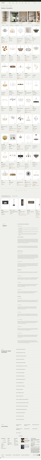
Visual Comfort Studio (3, 164)
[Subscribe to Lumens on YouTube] (37, 455)
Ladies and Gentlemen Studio (28, 39)
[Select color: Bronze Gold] (5, 55)
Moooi (17, 39)
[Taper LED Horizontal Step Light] (31, 202)
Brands (8, 441)
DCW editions (34, 127)
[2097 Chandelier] (4, 30)
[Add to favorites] (17, 35)
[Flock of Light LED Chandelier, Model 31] (20, 173)
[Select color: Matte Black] (18, 162)
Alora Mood (18, 164)
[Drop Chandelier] (12, 99)
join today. (28, 440)
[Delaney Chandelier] (28, 118)
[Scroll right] (38, 16)
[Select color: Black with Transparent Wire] (25, 55)
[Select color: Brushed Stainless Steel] (1, 144)
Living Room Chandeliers (34, 428)
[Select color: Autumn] (33, 162)
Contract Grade (16, 25)
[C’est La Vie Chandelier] (28, 48)
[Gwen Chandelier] (4, 173)
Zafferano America (12, 212)
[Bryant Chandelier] (12, 84)
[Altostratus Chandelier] (28, 30)
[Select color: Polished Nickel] (10, 55)
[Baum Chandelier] (12, 66)
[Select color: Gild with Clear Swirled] (33, 55)
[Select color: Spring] (35, 162)
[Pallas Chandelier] (12, 48)
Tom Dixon (2, 57)
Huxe (17, 127)
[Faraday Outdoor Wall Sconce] (23, 202)
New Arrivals (11, 25)
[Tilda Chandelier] (12, 30)
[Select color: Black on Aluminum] (1, 210)
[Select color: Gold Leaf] (14, 210)
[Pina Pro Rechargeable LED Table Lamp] (14, 202)
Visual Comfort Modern (35, 146)
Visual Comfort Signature (35, 57)
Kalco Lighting (18, 57)
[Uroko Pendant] (20, 48)
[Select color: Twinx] (25, 37)
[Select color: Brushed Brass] (3, 144)
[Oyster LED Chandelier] (4, 99)
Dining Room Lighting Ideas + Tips (35, 424)
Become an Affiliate (16, 441)
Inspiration (9, 440)
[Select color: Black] (9, 37)
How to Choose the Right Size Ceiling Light (27, 425)
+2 (17, 210)
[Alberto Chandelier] (36, 84)
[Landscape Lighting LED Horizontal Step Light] (5, 202)
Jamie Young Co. (3, 93)
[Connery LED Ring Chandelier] (20, 84)
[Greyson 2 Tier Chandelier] (28, 66)
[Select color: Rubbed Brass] (37, 210)
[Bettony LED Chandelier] (12, 155)
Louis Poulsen (2, 146)
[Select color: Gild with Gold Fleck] (34, 55)
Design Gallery (15, 440)
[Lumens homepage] (3, 2)
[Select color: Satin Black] (28, 210)
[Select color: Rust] (13, 210)
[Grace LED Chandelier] (36, 137)
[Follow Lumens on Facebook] (33, 455)
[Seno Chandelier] (20, 155)
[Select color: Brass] (1, 37)
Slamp (25, 57)
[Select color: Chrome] (1, 55)
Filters (3, 25)
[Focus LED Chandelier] (36, 118)
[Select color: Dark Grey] (11, 210)
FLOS (1, 39)
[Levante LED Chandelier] (28, 99)
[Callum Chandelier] (20, 118)
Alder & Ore (20, 212)
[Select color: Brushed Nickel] (26, 73)
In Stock (7, 25)
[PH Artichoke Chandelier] (4, 137)
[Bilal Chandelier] (36, 30)
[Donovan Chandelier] (12, 173)
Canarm (10, 164)
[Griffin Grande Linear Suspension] (28, 84)
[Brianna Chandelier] (4, 155)
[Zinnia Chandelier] (4, 84)
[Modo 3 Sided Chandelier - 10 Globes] (12, 137)
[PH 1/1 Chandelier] (28, 155)
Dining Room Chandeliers (26, 428)
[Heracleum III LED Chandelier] (20, 99)
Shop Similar (5, 35)
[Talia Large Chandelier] (36, 48)
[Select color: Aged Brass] (19, 210)
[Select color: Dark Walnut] (9, 73)
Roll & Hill (10, 147)
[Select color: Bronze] (25, 73)
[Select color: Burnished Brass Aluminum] (10, 73)
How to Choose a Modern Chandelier (18, 425)
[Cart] (39, 2)
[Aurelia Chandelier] (20, 66)
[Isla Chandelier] (12, 118)
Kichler (10, 57)
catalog (28, 446)
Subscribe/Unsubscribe (3, 448)
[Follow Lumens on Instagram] (36, 455)
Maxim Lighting (10, 127)
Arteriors (10, 39)
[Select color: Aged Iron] (1, 162)
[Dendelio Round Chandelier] (28, 173)
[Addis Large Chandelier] (36, 155)
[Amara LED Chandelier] (4, 66)
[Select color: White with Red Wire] (26, 55)
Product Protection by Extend (10, 444)
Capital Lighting (26, 127)
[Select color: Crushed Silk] (26, 37)
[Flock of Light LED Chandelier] (28, 137)
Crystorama (34, 164)
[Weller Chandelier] (36, 99)
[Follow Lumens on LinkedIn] (39, 455)
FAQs (8, 439)
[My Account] (37, 2)
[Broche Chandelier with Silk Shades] (4, 118)
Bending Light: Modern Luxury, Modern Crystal (19, 429)
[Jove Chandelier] (36, 66)
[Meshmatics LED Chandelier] (20, 30)
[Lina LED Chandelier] (36, 173)
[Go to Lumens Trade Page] (22, 440)
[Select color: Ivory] (33, 37)
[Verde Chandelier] (20, 137)
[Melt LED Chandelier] (4, 48)
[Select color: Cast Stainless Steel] (3, 210)
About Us (15, 439)
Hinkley (28, 212)
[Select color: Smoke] (3, 55)
